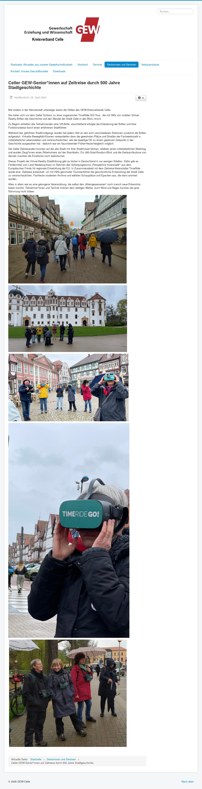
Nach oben (187, 781)
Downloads (59, 71)
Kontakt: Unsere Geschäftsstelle (29, 71)
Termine (97, 64)
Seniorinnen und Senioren (121, 64)
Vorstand (83, 64)
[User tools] (141, 98)
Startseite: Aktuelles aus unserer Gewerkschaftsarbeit (41, 64)
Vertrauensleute (150, 64)
